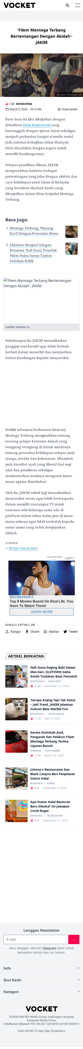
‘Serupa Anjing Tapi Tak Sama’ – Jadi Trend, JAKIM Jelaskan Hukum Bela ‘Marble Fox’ (53, 704)
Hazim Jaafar (56, 714)
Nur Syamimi (52, 751)
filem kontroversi (36, 125)
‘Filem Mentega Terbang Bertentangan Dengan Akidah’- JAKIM (41, 36)
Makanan (36, 783)
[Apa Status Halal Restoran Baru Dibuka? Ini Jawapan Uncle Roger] (16, 811)
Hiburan (35, 751)
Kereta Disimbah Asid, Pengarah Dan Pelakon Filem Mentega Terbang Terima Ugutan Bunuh (52, 739)
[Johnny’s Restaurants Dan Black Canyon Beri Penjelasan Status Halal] (16, 778)
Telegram (49, 948)
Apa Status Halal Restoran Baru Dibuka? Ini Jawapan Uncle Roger (50, 806)
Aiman (51, 783)
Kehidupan (24, 104)
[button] (77, 5)
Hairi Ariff (54, 681)
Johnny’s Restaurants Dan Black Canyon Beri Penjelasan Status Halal (52, 773)
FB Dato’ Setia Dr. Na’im (23, 548)
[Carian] (67, 5)
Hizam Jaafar (70, 109)
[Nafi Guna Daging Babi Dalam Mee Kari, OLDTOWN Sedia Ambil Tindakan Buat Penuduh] (16, 676)
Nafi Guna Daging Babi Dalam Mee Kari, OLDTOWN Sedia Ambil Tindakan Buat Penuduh (53, 671)
